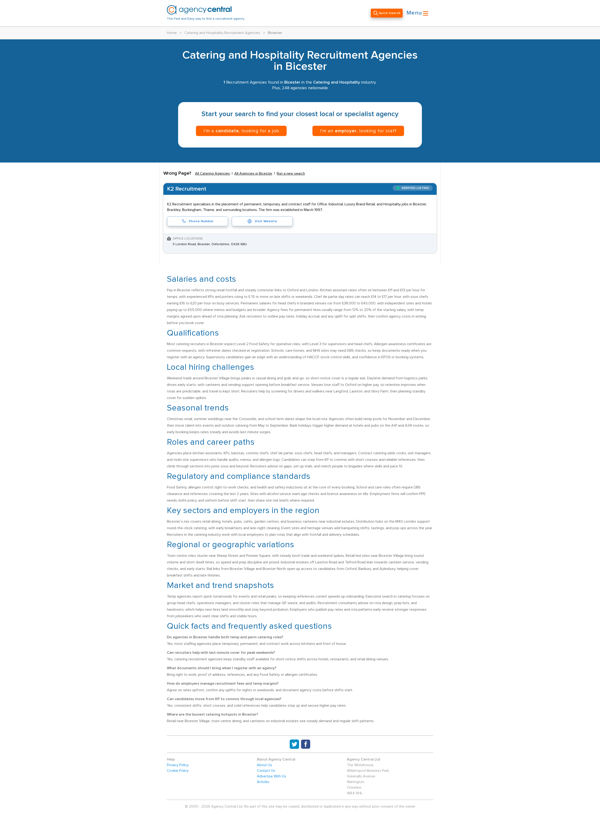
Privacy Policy (178, 765)
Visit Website (266, 221)
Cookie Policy (178, 770)
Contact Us (266, 770)
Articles (263, 782)
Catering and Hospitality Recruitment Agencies (222, 33)
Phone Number (201, 221)
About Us (264, 765)
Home (172, 33)
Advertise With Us (271, 776)
